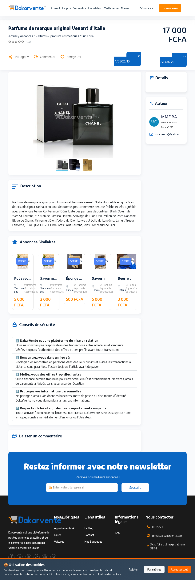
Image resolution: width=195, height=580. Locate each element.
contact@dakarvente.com (167, 535)
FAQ (117, 532)
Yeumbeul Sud (19, 290)
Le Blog (89, 528)
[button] (134, 117)
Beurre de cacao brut (134, 278)
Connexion (170, 8)
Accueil (55, 8)
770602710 (122, 61)
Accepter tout (179, 569)
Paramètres (154, 569)
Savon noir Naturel (107, 278)
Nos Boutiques (93, 541)
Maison (125, 8)
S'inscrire (146, 8)
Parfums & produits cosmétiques (57, 36)
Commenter (47, 57)
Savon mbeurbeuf (54, 278)
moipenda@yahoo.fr (168, 134)
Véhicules (79, 8)
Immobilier (94, 8)
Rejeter (133, 569)
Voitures (59, 541)
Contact (89, 535)
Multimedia (111, 8)
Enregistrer (74, 57)
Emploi (66, 8)
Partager (20, 57)
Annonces (27, 36)
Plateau (70, 290)
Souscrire (135, 487)
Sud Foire (88, 36)
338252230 (158, 527)
